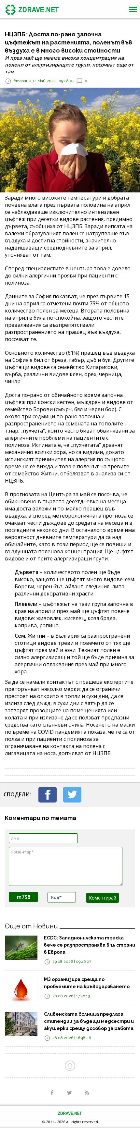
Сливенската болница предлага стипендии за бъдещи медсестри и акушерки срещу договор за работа (89, 1021)
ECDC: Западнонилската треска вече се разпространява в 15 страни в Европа (89, 945)
